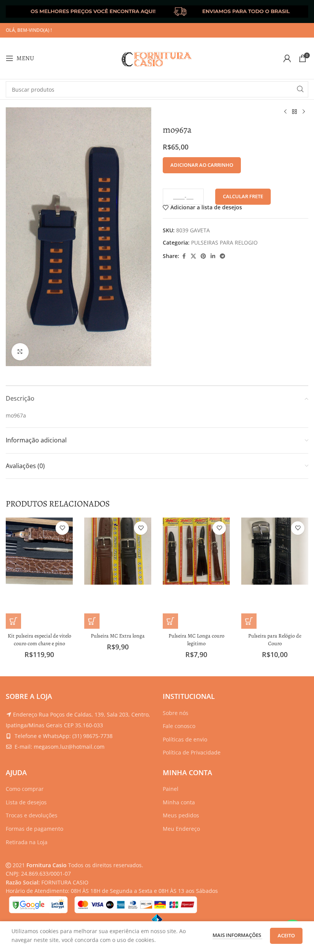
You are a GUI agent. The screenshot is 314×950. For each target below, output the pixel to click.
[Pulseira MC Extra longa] (117, 551)
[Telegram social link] (222, 256)
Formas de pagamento (34, 828)
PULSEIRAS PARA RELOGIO (224, 242)
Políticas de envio (185, 739)
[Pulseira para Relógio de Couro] (274, 551)
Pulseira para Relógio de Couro (274, 639)
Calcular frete (243, 196)
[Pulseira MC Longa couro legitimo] (196, 551)
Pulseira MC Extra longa (118, 635)
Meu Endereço (181, 828)
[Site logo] (157, 57)
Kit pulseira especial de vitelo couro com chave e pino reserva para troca (39, 643)
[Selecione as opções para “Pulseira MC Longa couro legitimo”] (170, 621)
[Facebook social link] (183, 256)
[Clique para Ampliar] (20, 351)
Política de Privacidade (192, 752)
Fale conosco (179, 726)
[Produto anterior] (285, 112)
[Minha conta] (287, 58)
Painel (170, 788)
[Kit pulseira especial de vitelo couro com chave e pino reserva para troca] (39, 551)
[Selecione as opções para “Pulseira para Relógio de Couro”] (249, 621)
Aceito (286, 935)
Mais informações (237, 935)
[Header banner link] (157, 11)
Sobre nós (175, 713)
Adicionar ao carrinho (201, 164)
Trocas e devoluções (31, 815)
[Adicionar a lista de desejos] (62, 528)
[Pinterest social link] (203, 256)
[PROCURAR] (300, 89)
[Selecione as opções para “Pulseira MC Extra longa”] (92, 621)
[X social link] (193, 256)
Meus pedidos (181, 815)
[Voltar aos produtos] (294, 112)
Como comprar (25, 788)
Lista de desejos (26, 802)
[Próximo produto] (303, 112)
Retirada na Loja (26, 842)
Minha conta (179, 802)
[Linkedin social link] (213, 256)
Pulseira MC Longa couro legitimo (196, 639)
